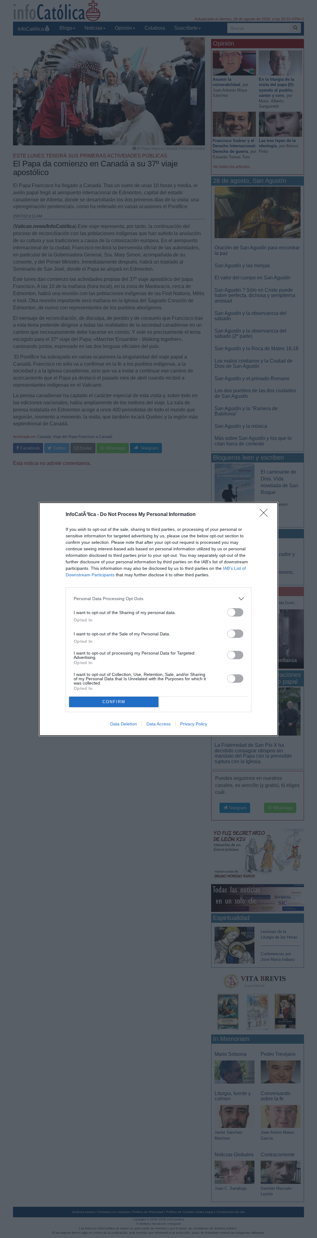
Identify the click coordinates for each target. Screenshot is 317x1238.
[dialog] (158, 619)
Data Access (158, 723)
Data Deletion (123, 723)
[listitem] (158, 598)
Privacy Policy (193, 723)
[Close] (265, 515)
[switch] (235, 612)
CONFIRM (113, 701)
